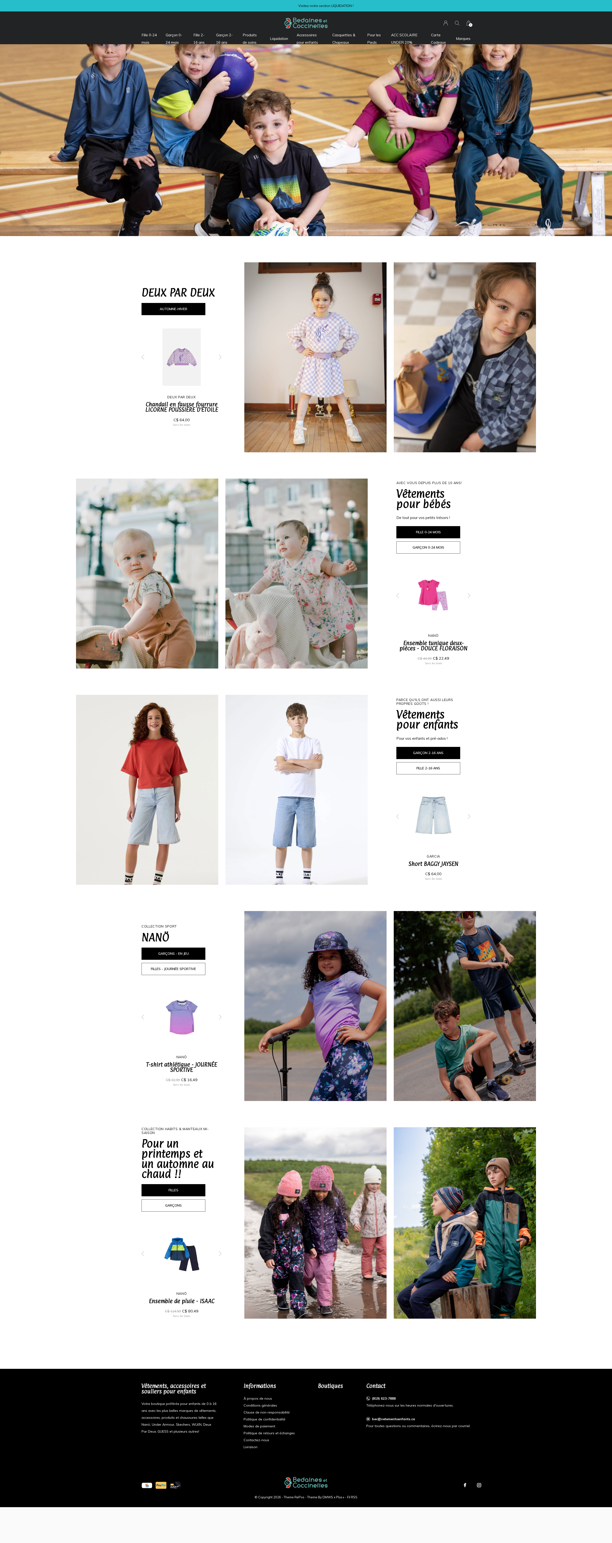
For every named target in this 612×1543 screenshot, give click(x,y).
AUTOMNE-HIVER (173, 309)
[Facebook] (465, 1485)
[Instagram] (479, 1485)
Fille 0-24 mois (149, 38)
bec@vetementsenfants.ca (393, 1419)
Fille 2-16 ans (199, 38)
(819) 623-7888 (384, 1398)
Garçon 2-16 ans (224, 38)
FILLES (173, 1190)
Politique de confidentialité (264, 1419)
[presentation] (143, 357)
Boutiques (330, 1385)
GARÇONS (173, 1205)
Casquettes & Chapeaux (343, 38)
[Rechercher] (457, 23)
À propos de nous (258, 1398)
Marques (463, 38)
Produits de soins (250, 38)
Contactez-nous (256, 1440)
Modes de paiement (259, 1426)
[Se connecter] (446, 23)
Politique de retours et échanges (269, 1433)
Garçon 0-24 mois (174, 38)
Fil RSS (352, 1497)
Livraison (250, 1447)
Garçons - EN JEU (173, 953)
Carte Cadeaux (438, 38)
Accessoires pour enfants (307, 38)
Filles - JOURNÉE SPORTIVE (173, 969)
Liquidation (279, 38)
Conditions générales (260, 1405)
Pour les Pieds (374, 38)
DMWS (327, 1497)
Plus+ (340, 1497)
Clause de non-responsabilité (267, 1412)
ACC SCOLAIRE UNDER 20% (404, 38)
